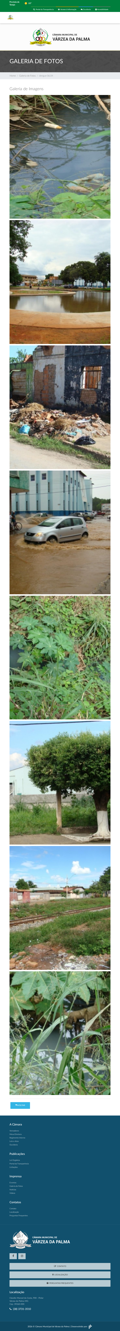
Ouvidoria (87, 9)
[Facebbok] (13, 1256)
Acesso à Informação (68, 9)
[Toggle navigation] (106, 18)
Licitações (14, 1167)
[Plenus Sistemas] (90, 1327)
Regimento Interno (17, 1138)
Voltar (21, 1105)
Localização (14, 1212)
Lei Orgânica (15, 1160)
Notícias (13, 1190)
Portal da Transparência (44, 9)
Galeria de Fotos (27, 76)
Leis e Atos (14, 1141)
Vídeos (12, 1193)
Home (13, 76)
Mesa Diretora (16, 1134)
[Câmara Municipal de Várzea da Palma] (60, 37)
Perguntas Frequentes (19, 1216)
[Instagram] (22, 1256)
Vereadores (14, 1131)
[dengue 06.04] (60, 157)
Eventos (13, 1183)
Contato (13, 1209)
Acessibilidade (102, 9)
